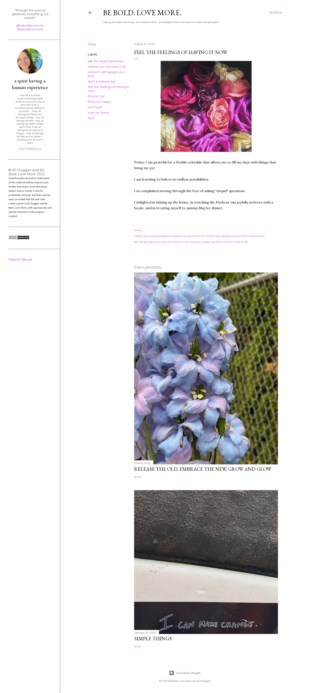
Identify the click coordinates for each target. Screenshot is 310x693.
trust (91, 118)
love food (94, 107)
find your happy (99, 102)
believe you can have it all (106, 67)
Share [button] (92, 44)
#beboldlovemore (30, 29)
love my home (98, 113)
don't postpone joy (101, 81)
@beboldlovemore (30, 25)
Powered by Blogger (188, 672)
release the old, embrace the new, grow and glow (202, 469)
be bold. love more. (142, 13)
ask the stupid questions (106, 61)
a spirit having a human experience (30, 83)
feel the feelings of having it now (153, 241)
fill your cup (96, 96)
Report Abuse (20, 260)
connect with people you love (223, 235)
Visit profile (30, 149)
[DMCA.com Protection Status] (19, 238)
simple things (153, 638)
